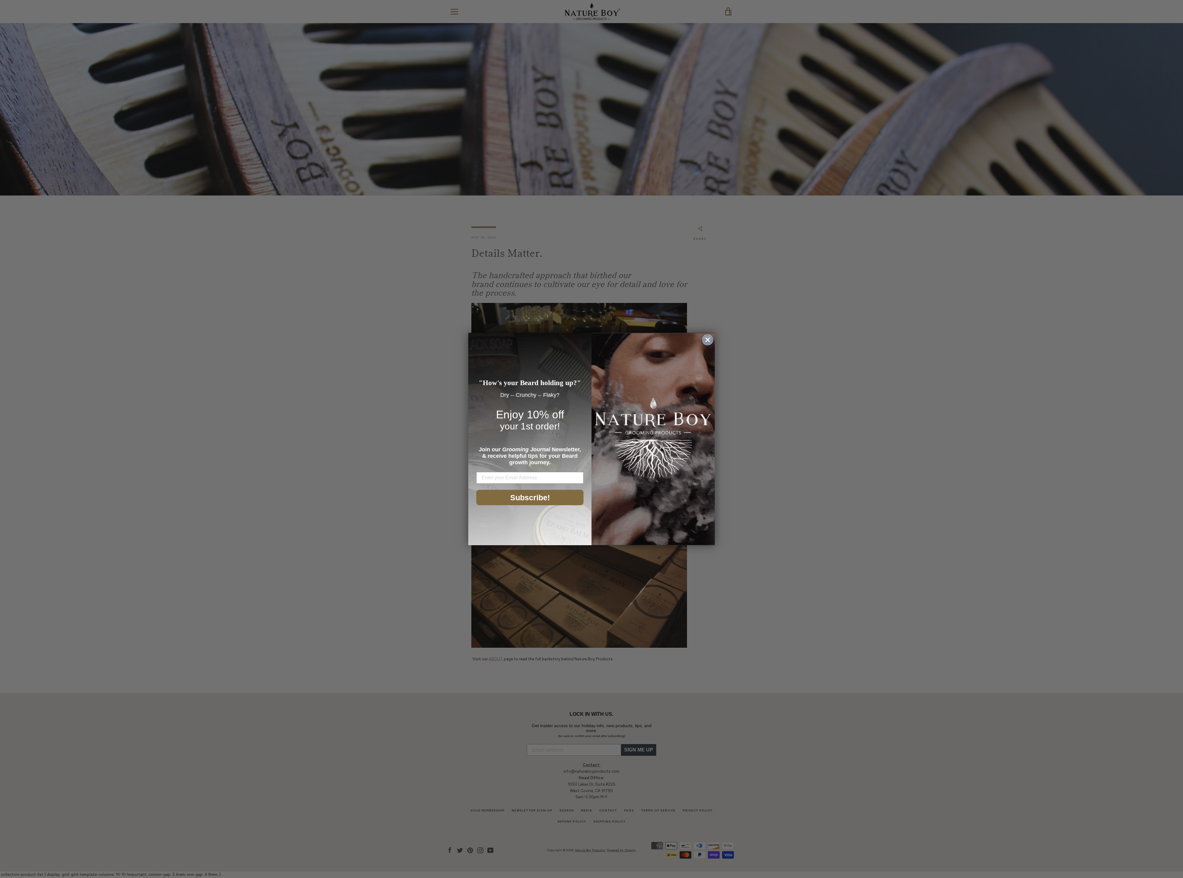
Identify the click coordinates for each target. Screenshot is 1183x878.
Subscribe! (530, 497)
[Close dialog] (707, 339)
